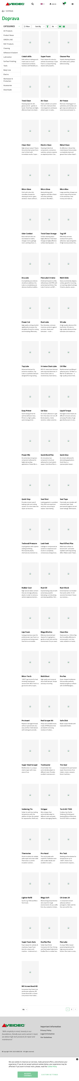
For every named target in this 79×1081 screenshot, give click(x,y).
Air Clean (44, 100)
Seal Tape (64, 499)
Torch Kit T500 (66, 809)
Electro (6, 74)
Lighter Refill (27, 897)
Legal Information (47, 1033)
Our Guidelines (46, 1037)
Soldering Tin (27, 809)
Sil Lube (63, 322)
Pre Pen (63, 676)
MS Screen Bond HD (30, 986)
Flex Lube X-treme (48, 278)
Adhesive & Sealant (10, 52)
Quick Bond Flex (47, 455)
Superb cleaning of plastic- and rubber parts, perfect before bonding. (67, 61)
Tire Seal (63, 765)
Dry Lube (25, 278)
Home (2, 11)
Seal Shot (44, 499)
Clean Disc (64, 632)
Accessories (7, 85)
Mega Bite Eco (46, 632)
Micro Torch (26, 676)
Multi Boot (45, 676)
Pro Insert (26, 720)
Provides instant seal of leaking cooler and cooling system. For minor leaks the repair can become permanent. (30, 505)
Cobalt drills (26, 56)
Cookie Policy (52, 1066)
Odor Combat (27, 233)
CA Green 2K (65, 897)
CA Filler (63, 366)
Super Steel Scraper (30, 765)
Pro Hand (44, 853)
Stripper (44, 809)
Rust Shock (64, 587)
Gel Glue (44, 410)
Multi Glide (64, 278)
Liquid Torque (65, 410)
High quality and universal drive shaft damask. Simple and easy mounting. (49, 681)
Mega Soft (45, 897)
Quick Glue (64, 455)
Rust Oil (44, 587)
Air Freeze (64, 100)
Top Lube (25, 366)
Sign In (54, 4)
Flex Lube (63, 942)
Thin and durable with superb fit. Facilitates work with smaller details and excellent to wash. (48, 859)
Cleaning (6, 48)
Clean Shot (26, 145)
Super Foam (45, 56)
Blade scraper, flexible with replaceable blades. (68, 725)
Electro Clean (46, 145)
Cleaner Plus (65, 56)
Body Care (7, 70)
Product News (8, 35)
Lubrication (7, 57)
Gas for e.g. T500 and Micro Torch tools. (29, 902)
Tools (5, 65)
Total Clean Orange (48, 233)
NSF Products (8, 44)
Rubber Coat (27, 587)
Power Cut (26, 322)
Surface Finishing (9, 61)
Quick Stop (26, 499)
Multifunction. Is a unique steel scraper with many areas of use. (29, 770)
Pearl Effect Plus (66, 543)
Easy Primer (26, 410)
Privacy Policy (45, 1030)
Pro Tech (63, 853)
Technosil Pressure (29, 543)
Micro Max (64, 189)
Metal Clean (65, 145)
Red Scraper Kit (47, 720)
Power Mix (26, 455)
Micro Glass (26, 189)
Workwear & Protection (8, 79)
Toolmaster (45, 765)
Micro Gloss (45, 189)
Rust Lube (45, 322)
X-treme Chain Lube (49, 366)
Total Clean (26, 100)
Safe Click (64, 720)
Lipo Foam (26, 632)
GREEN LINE (8, 39)
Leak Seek (45, 543)
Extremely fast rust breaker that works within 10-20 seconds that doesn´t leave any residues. (68, 594)
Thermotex (26, 853)
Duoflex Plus (46, 942)
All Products (7, 31)
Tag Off (63, 233)
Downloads (7, 89)
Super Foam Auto (29, 942)
